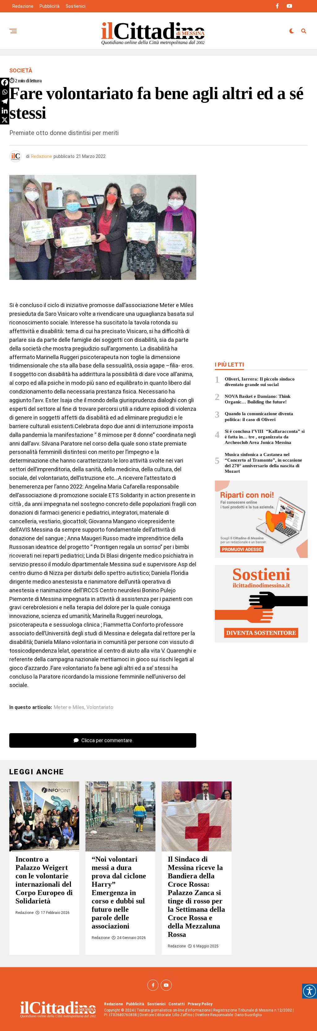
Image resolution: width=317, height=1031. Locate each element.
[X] (4, 119)
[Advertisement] (261, 220)
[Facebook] (4, 82)
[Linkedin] (4, 110)
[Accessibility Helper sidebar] (309, 991)
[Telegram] (4, 101)
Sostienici (75, 6)
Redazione (22, 6)
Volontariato (99, 707)
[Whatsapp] (4, 92)
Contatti (176, 1004)
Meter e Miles (69, 707)
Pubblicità (49, 6)
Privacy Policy (200, 1004)
